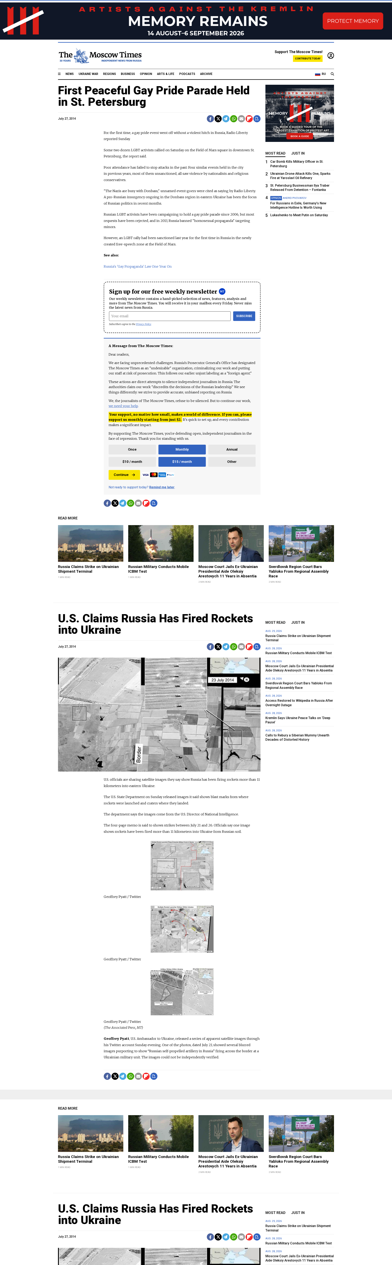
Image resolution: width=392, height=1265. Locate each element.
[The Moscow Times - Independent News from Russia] (100, 56)
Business (128, 74)
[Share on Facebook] (210, 118)
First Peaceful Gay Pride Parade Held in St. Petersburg (154, 96)
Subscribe (244, 316)
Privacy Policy (143, 324)
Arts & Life (165, 74)
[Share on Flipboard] (249, 118)
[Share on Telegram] (225, 118)
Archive (206, 74)
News (70, 74)
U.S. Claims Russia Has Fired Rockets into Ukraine (155, 624)
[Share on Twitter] (218, 118)
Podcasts (187, 74)
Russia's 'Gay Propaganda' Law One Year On (138, 266)
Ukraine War (88, 74)
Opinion (146, 74)
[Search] (332, 74)
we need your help (123, 406)
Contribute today (308, 58)
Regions (109, 74)
